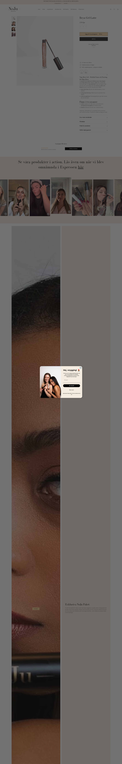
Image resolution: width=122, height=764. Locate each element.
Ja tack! (71, 385)
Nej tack (71, 389)
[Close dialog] (80, 368)
